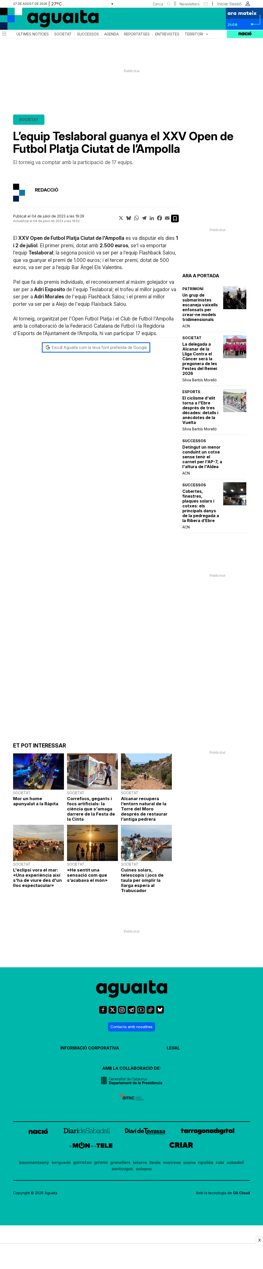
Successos (88, 34)
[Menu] (4, 34)
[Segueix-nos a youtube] (141, 1012)
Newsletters (190, 4)
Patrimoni (192, 289)
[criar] (181, 1146)
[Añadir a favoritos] (175, 218)
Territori (197, 34)
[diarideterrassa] (145, 1132)
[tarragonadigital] (207, 1132)
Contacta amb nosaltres (131, 1026)
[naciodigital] (38, 1132)
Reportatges (137, 34)
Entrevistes (167, 34)
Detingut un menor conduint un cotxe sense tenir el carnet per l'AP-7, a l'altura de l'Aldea (202, 457)
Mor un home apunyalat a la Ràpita (35, 801)
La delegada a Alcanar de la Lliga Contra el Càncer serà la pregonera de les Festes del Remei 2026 (199, 359)
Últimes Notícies (32, 34)
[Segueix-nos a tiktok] (150, 1012)
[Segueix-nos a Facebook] (103, 1012)
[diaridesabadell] (86, 1132)
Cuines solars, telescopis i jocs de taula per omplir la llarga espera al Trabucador (142, 880)
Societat (63, 34)
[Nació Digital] (50, 20)
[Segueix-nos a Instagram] (122, 1012)
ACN (186, 326)
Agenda (111, 34)
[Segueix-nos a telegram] (131, 1012)
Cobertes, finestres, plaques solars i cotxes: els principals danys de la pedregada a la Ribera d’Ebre (200, 506)
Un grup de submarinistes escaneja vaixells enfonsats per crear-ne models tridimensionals (200, 307)
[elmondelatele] (91, 1146)
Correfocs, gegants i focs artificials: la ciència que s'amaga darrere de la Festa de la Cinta (91, 809)
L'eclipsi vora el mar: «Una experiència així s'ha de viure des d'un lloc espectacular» (37, 877)
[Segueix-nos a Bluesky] (160, 1012)
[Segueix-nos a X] (112, 1012)
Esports (191, 392)
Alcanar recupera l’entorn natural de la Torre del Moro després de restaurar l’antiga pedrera (144, 809)
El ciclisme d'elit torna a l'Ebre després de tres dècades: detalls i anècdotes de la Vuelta (200, 410)
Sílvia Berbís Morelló (199, 380)
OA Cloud (241, 1193)
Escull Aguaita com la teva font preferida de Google (99, 347)
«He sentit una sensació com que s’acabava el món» (87, 875)
